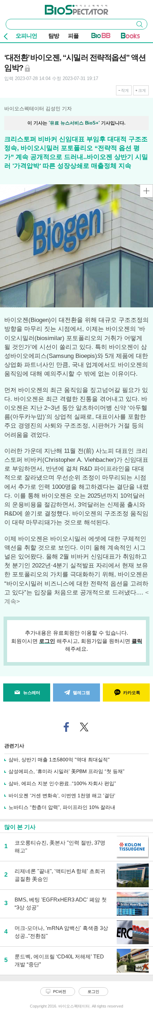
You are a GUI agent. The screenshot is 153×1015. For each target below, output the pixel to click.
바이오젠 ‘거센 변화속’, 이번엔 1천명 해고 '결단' (62, 795)
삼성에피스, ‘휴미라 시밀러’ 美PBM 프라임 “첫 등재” (67, 771)
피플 (73, 36)
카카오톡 (131, 692)
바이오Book (130, 37)
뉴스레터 (31, 692)
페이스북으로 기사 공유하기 (66, 727)
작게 (125, 90)
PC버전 (59, 991)
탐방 (53, 36)
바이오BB (100, 37)
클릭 (137, 641)
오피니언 (26, 36)
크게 (142, 90)
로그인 (47, 641)
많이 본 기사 (20, 827)
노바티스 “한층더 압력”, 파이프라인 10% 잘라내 (62, 807)
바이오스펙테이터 (65, 7)
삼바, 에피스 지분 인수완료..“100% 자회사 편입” (62, 783)
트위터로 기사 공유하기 (84, 727)
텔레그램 (81, 692)
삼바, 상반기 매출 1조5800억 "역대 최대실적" (59, 759)
